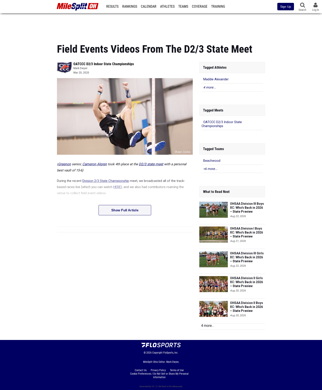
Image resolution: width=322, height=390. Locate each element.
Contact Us (141, 370)
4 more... (209, 87)
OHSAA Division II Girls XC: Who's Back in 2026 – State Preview (246, 282)
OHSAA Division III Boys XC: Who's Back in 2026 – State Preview (247, 207)
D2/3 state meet (151, 164)
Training (218, 7)
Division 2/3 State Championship (105, 181)
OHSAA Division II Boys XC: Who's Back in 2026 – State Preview (246, 307)
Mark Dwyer (80, 68)
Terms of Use (177, 370)
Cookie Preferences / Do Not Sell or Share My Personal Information (159, 375)
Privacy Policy (158, 370)
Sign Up (285, 6)
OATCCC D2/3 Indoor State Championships (103, 64)
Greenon (64, 164)
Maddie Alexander (216, 79)
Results (112, 7)
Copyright (157, 352)
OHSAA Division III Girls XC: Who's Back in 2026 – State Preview (247, 257)
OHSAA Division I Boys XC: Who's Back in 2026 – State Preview (246, 232)
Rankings (129, 7)
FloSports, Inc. (170, 352)
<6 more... (210, 169)
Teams (183, 7)
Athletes (167, 7)
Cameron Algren (94, 164)
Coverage (199, 7)
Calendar (148, 7)
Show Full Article (124, 210)
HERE (117, 187)
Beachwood (211, 161)
